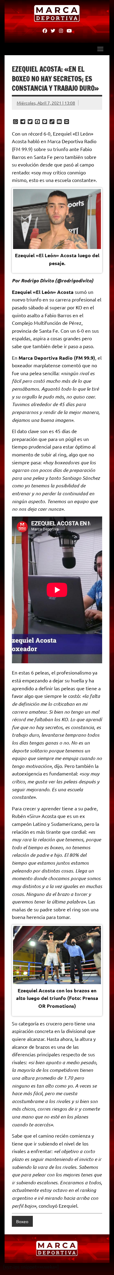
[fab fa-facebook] (45, 30)
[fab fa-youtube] (69, 30)
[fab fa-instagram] (61, 30)
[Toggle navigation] (100, 49)
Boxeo (22, 1221)
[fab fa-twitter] (53, 30)
